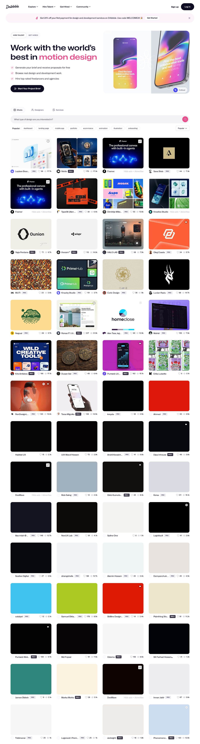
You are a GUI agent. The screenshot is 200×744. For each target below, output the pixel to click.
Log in (187, 6)
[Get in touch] (34, 163)
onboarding (132, 128)
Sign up (175, 7)
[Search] (185, 119)
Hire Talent (48, 6)
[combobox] (96, 119)
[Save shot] (40, 163)
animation (103, 128)
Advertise (139, 171)
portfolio (73, 128)
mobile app (59, 128)
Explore (32, 6)
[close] (189, 18)
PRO (34, 171)
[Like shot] (46, 163)
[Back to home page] (12, 6)
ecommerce (88, 128)
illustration (118, 128)
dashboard (28, 128)
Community (82, 6)
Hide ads (128, 171)
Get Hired (65, 6)
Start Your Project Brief (29, 88)
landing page (44, 128)
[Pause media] (108, 89)
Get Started (152, 18)
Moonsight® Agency (177, 89)
